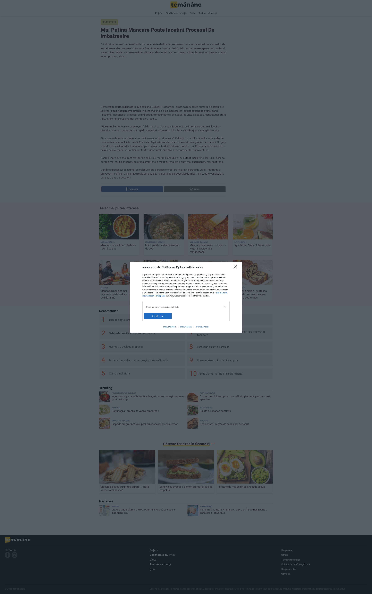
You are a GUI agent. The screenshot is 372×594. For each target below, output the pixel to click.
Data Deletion (169, 327)
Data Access (186, 327)
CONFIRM (158, 316)
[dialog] (186, 297)
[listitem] (186, 307)
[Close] (236, 267)
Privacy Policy (202, 327)
